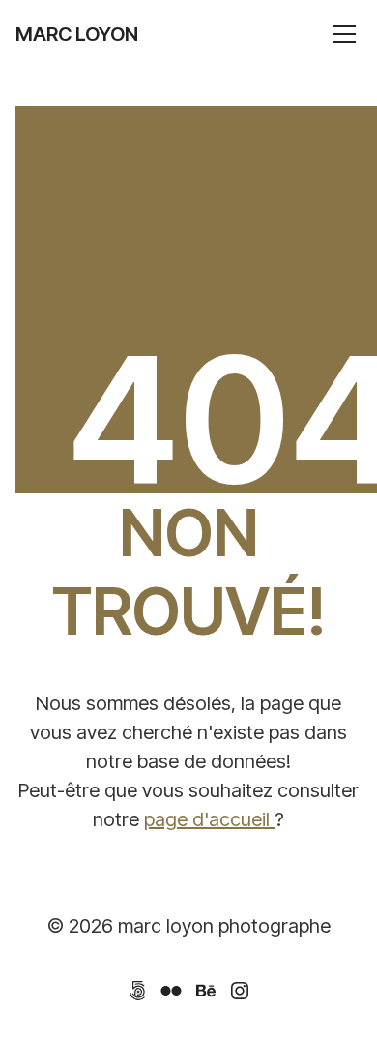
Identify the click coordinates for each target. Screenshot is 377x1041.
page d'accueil (209, 819)
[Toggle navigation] (345, 33)
